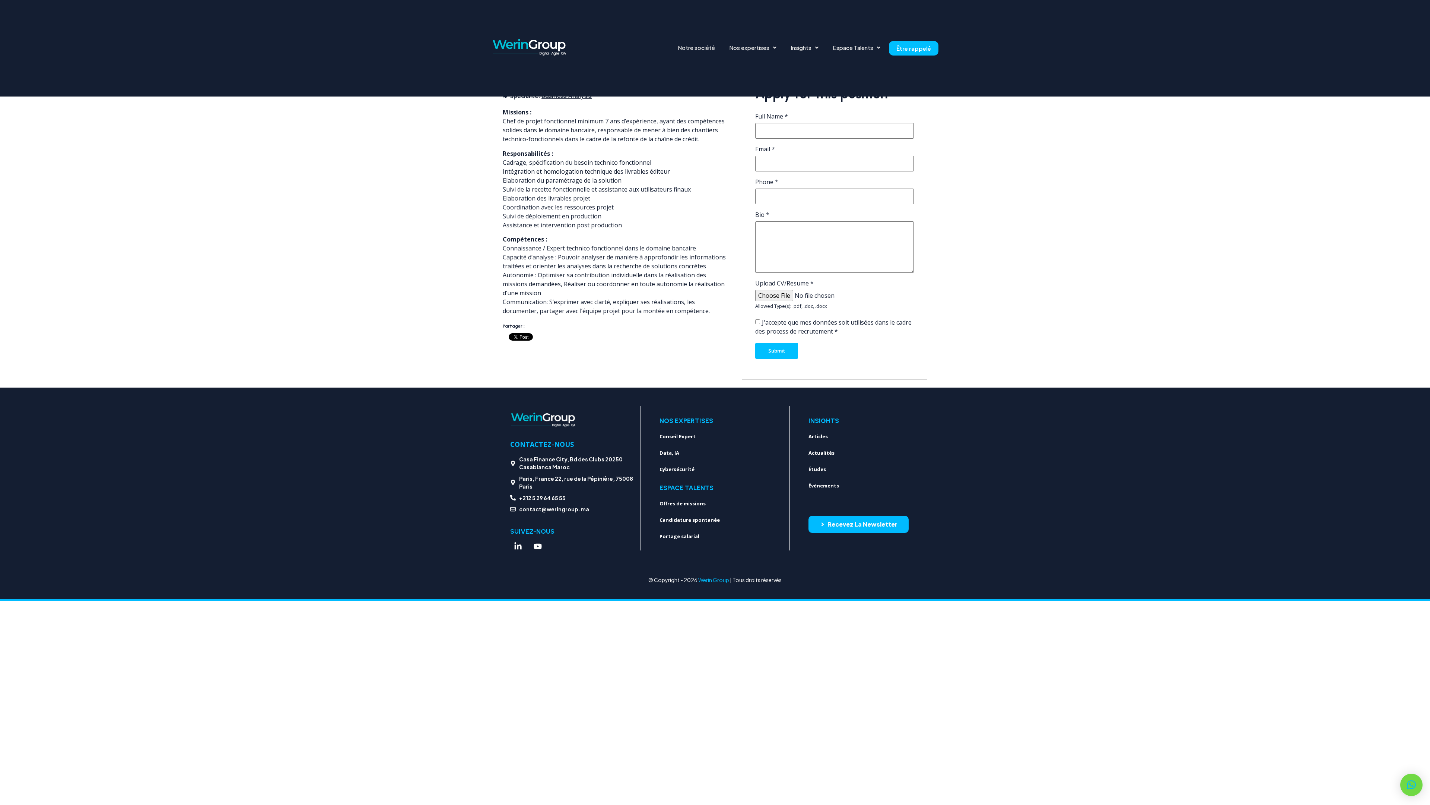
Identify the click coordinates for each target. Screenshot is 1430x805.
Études (817, 469)
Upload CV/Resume (784, 283)
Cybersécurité (677, 469)
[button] (753, 47)
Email (765, 149)
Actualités (821, 452)
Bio (762, 215)
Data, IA (669, 452)
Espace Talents (853, 47)
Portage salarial (679, 536)
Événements (823, 485)
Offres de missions (683, 503)
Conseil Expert (678, 436)
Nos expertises (749, 47)
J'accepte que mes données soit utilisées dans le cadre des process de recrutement (833, 326)
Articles (818, 436)
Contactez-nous (542, 444)
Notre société (696, 47)
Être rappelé (913, 48)
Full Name (771, 116)
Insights (801, 47)
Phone (766, 182)
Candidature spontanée (690, 520)
